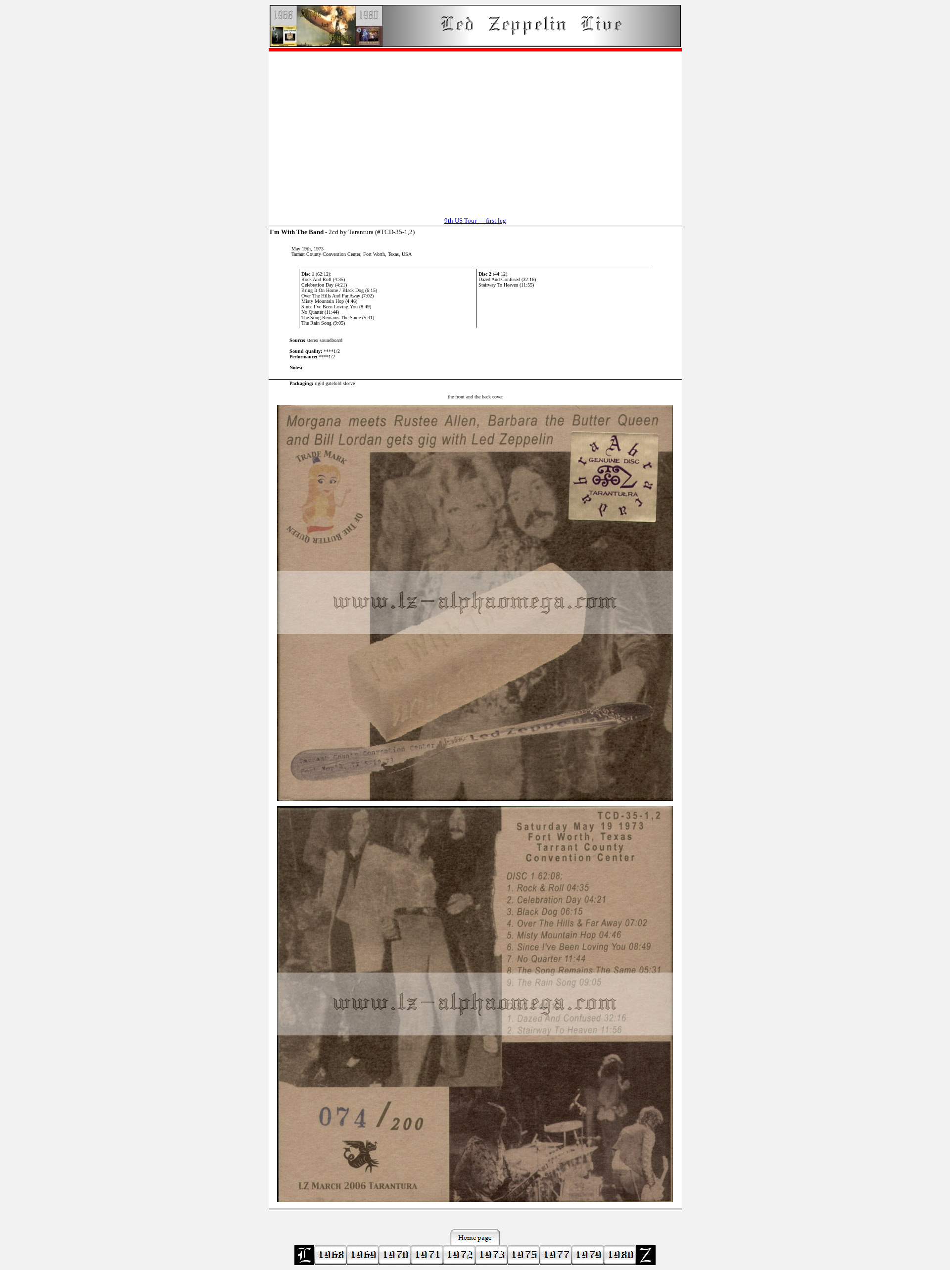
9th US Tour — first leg (475, 220)
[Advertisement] (475, 129)
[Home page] (475, 44)
